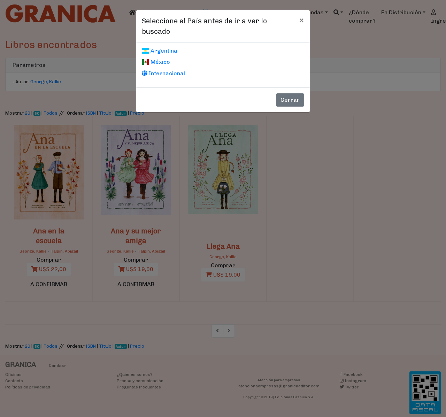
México (159, 62)
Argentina (163, 50)
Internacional (166, 73)
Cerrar (290, 99)
